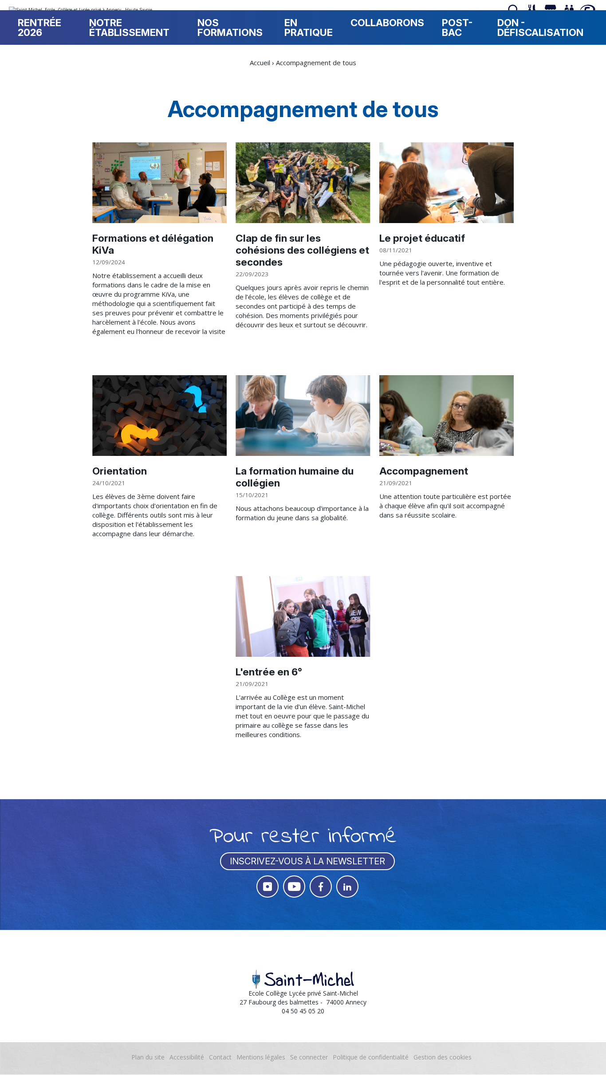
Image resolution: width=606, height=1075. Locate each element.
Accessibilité (186, 1057)
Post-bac (457, 27)
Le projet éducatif (422, 238)
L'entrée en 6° (269, 672)
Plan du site (148, 1057)
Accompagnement (423, 471)
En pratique (308, 27)
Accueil (260, 62)
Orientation (119, 471)
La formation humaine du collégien (295, 477)
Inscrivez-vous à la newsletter (307, 861)
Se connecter (309, 1057)
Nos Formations (230, 27)
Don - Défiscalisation (540, 27)
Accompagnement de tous (316, 62)
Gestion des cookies (442, 1057)
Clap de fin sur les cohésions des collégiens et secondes (302, 250)
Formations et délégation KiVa (152, 244)
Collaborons (387, 22)
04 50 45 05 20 (303, 1011)
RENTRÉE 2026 (39, 27)
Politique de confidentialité (371, 1057)
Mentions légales (260, 1057)
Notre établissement (129, 27)
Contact (220, 1057)
